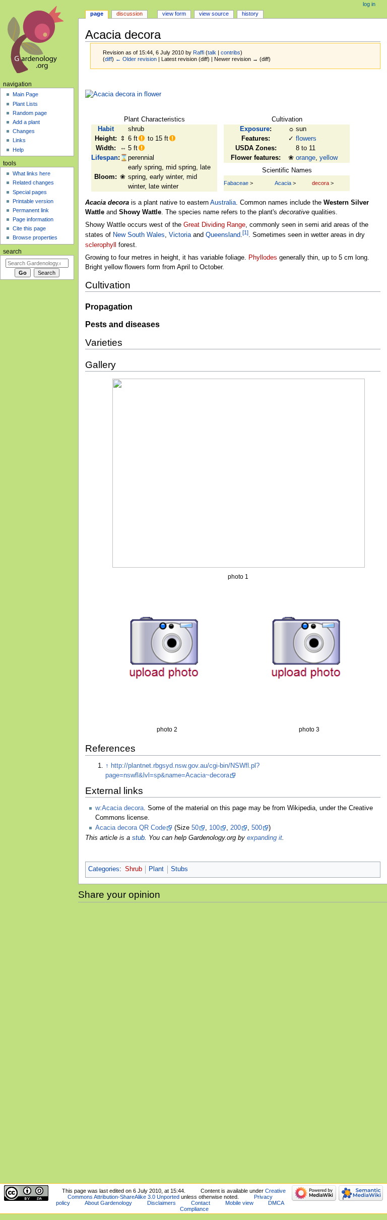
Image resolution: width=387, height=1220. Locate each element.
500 (256, 827)
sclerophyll (100, 245)
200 (235, 827)
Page (96, 14)
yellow (328, 157)
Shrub (133, 869)
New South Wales (139, 235)
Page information (33, 219)
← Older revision (136, 59)
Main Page (25, 94)
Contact (200, 1203)
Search (12, 252)
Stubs (179, 869)
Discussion (129, 14)
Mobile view (239, 1203)
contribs (230, 52)
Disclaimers (161, 1203)
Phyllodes (262, 257)
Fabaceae (236, 183)
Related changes (33, 182)
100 (214, 827)
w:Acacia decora (119, 808)
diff (108, 59)
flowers (306, 138)
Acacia (283, 183)
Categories (103, 869)
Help (18, 150)
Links (19, 140)
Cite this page (29, 228)
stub (138, 837)
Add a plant (26, 122)
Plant (156, 869)
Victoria (180, 235)
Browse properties (35, 237)
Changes (24, 131)
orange (305, 157)
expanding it (264, 837)
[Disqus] (232, 1042)
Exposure (255, 129)
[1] (245, 232)
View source (214, 14)
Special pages (30, 192)
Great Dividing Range (214, 224)
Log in (369, 4)
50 (195, 827)
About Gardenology (108, 1203)
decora (320, 183)
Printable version (33, 201)
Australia (223, 202)
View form (174, 14)
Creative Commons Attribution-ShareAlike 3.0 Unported (177, 1194)
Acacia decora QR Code (130, 827)
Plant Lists (25, 104)
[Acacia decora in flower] (123, 94)
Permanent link (31, 210)
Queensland (223, 235)
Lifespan (104, 157)
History (250, 14)
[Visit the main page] (39, 39)
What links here (31, 173)
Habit (106, 129)
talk (212, 52)
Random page (30, 113)
